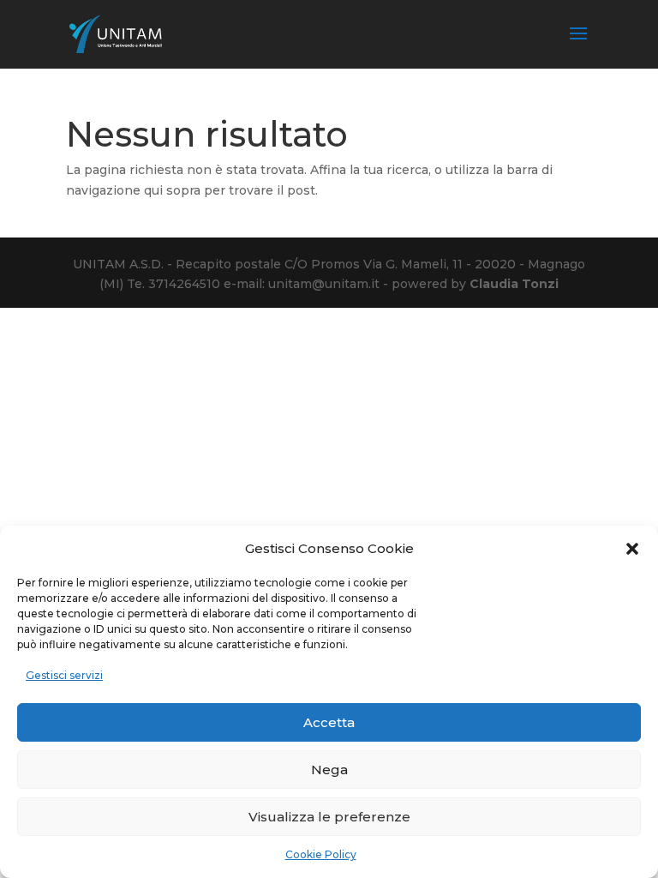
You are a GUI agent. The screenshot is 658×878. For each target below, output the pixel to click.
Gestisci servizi (64, 675)
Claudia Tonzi (514, 284)
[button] (632, 548)
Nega (329, 769)
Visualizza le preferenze (329, 817)
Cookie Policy (320, 854)
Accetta (329, 722)
